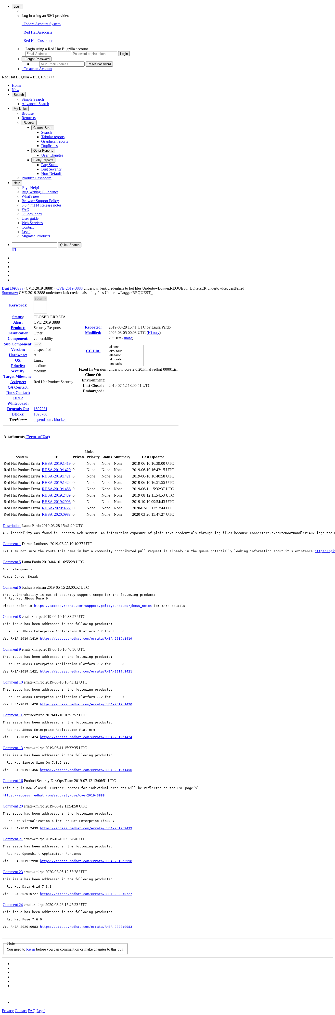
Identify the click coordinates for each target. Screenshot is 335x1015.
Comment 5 (12, 562)
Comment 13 (13, 748)
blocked (60, 419)
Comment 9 (12, 649)
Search (19, 95)
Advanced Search (35, 104)
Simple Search (33, 99)
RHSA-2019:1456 (56, 489)
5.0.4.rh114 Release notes (41, 205)
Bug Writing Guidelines (40, 192)
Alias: (18, 322)
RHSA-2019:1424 (56, 482)
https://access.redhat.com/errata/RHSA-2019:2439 (86, 828)
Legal (26, 232)
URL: (18, 398)
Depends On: (18, 409)
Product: (18, 328)
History (153, 332)
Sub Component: (18, 344)
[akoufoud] (126, 351)
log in (30, 949)
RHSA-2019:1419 (56, 463)
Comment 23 (13, 872)
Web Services (32, 223)
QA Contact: (18, 387)
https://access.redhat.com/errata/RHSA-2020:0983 (86, 927)
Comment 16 (13, 781)
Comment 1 (12, 544)
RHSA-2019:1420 (56, 470)
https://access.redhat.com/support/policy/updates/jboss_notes (93, 606)
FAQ (25, 210)
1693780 (40, 414)
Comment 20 (13, 806)
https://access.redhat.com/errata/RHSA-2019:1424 (86, 737)
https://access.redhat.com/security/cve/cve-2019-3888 (54, 795)
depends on (42, 419)
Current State (42, 128)
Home (16, 85)
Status (17, 317)
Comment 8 (12, 616)
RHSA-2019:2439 (56, 495)
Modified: (93, 332)
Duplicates (49, 146)
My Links (20, 108)
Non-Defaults (51, 173)
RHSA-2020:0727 (56, 508)
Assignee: (18, 382)
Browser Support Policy (40, 201)
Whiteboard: (18, 403)
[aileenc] (126, 347)
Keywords (17, 305)
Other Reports (43, 150)
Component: (18, 338)
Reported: (93, 327)
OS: (18, 360)
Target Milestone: (18, 376)
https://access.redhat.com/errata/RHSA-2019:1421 (86, 671)
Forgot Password (37, 59)
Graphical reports (54, 141)
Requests (29, 118)
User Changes (52, 155)
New (15, 90)
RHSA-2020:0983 (56, 514)
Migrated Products (36, 236)
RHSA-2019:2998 (56, 502)
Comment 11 (13, 715)
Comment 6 (12, 587)
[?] (14, 249)
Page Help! (30, 187)
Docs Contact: (18, 393)
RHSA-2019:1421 (56, 476)
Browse (28, 113)
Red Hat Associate (37, 32)
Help (17, 183)
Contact (28, 227)
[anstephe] (126, 364)
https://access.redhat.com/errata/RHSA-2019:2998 (86, 861)
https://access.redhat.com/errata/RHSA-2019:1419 (86, 638)
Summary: (10, 293)
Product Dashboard (37, 178)
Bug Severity (51, 169)
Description (12, 526)
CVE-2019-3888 (69, 288)
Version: (18, 349)
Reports (29, 122)
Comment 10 (13, 682)
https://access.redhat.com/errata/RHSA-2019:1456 (86, 770)
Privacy (8, 1011)
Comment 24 (13, 905)
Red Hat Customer (37, 40)
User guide (30, 218)
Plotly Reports (43, 160)
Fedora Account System (41, 24)
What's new (31, 196)
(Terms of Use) (38, 437)
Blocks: (18, 414)
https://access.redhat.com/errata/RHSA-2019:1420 (86, 704)
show (128, 338)
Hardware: (18, 355)
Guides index (32, 214)
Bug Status (49, 165)
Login (17, 6)
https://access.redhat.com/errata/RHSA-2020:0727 (86, 894)
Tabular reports (52, 137)
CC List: (93, 351)
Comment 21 (13, 839)
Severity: (18, 371)
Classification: (18, 333)
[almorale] (126, 359)
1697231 (40, 409)
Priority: (18, 366)
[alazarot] (126, 355)
